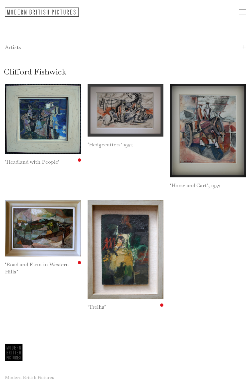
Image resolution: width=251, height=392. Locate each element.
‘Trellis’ (97, 306)
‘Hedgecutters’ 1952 (110, 144)
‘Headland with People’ (32, 161)
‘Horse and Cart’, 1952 (195, 185)
